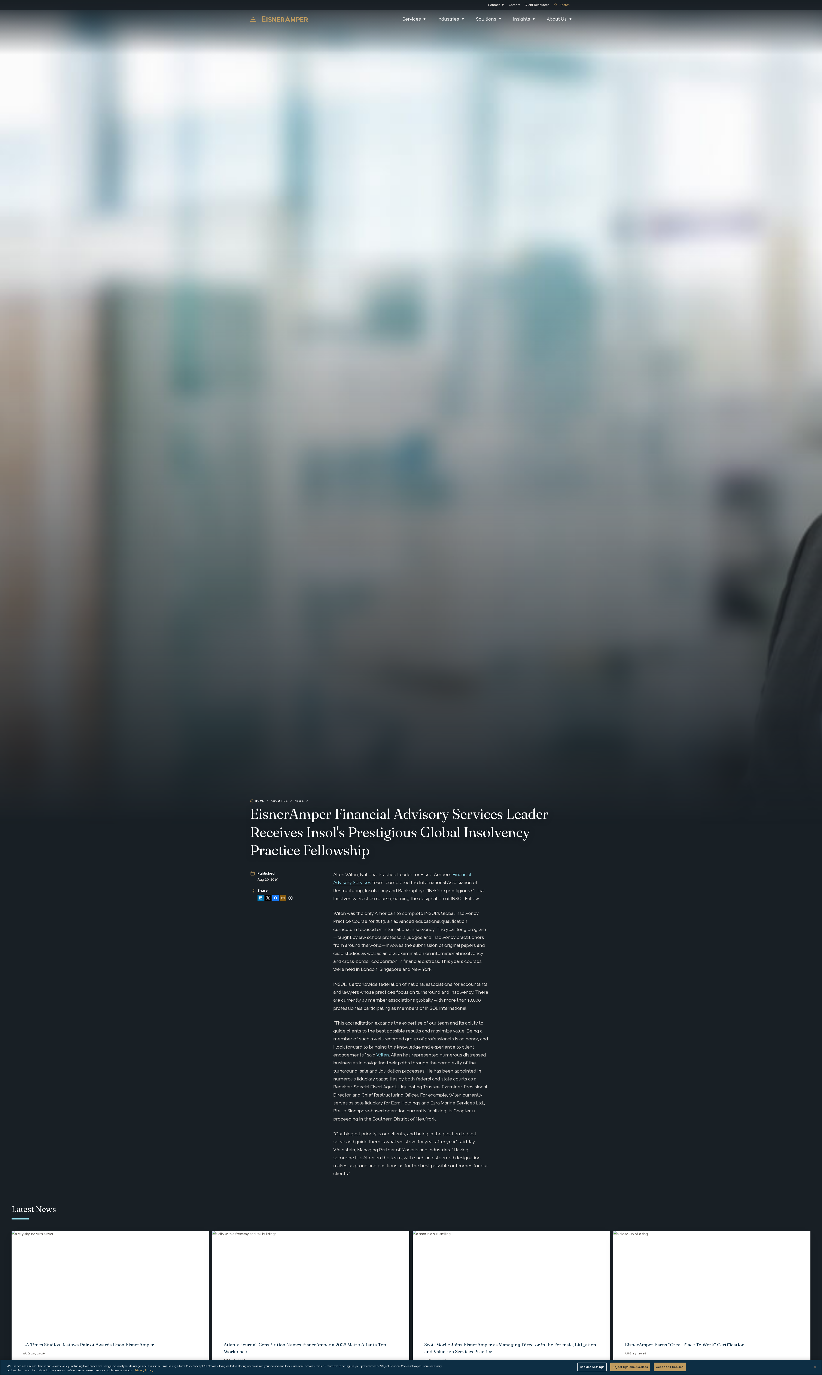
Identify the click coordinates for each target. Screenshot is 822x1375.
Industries (448, 19)
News (299, 800)
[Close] (815, 1367)
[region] (411, 1367)
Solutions (486, 19)
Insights (521, 19)
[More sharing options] (290, 898)
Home (259, 800)
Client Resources (537, 5)
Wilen (382, 1055)
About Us (557, 19)
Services (411, 19)
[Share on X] (268, 898)
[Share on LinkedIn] (261, 898)
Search (565, 5)
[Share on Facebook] (275, 898)
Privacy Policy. (144, 1370)
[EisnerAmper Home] (279, 19)
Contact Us (496, 5)
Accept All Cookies (669, 1367)
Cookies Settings (592, 1367)
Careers (514, 5)
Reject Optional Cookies (630, 1367)
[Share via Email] (283, 898)
